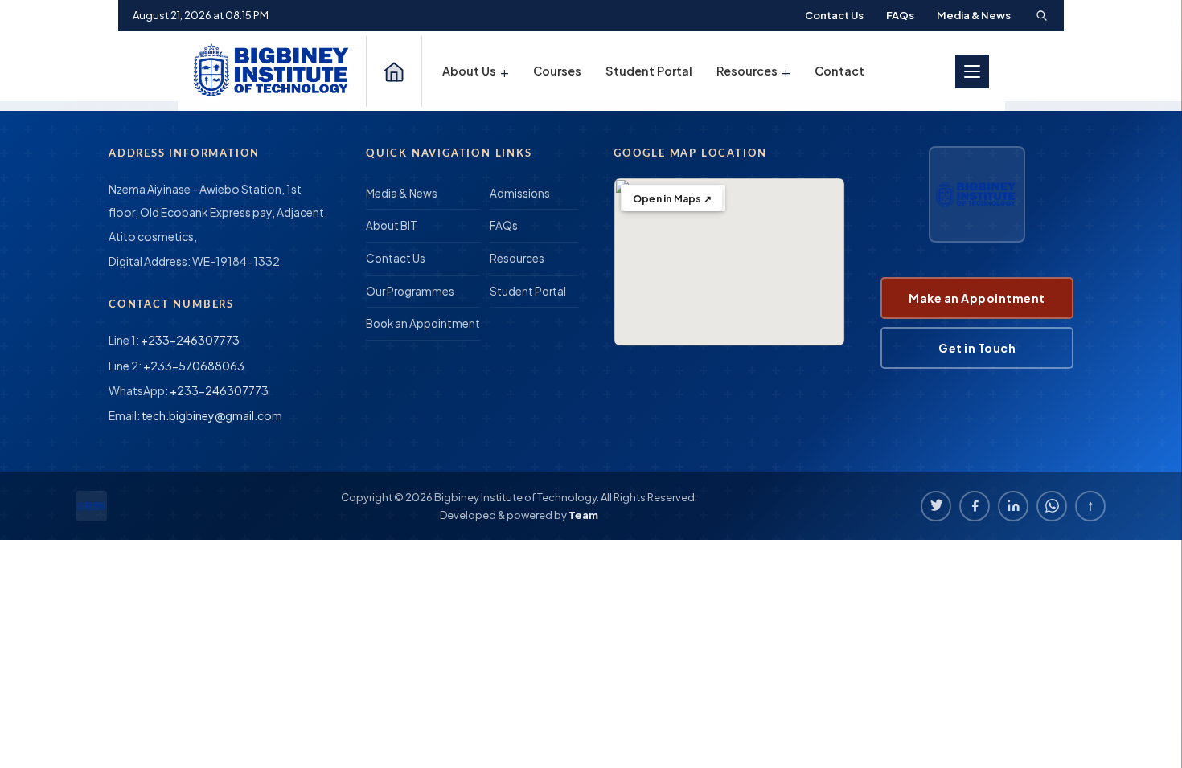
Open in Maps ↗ (672, 199)
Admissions (520, 193)
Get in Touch (977, 348)
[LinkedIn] (1013, 506)
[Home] (394, 71)
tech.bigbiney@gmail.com (212, 415)
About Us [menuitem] (475, 71)
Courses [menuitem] (557, 70)
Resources (517, 258)
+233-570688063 (193, 365)
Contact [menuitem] (839, 70)
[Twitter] (936, 506)
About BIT (391, 225)
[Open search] (1041, 15)
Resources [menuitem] (753, 71)
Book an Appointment (423, 323)
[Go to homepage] (273, 71)
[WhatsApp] (1051, 506)
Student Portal (528, 291)
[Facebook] (974, 506)
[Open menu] (972, 71)
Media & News (974, 15)
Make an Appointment (977, 298)
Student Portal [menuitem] (648, 70)
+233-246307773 (190, 340)
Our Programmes (410, 291)
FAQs (900, 15)
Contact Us (834, 15)
